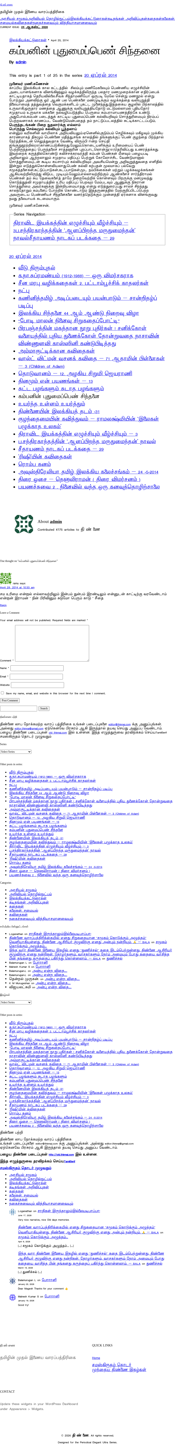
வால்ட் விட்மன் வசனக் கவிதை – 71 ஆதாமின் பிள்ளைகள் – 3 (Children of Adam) (74, 813)
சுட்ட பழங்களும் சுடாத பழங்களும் (61, 389)
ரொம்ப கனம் (34, 464)
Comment (7, 660)
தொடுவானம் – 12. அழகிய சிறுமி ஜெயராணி (75, 374)
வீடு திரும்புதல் (36, 268)
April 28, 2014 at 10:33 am (17, 587)
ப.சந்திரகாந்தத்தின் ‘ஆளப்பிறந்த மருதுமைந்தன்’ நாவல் (87, 441)
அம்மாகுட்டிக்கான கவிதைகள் (56, 351)
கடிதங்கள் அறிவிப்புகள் (127, 18)
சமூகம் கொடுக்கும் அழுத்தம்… (43, 1237)
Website (5, 684)
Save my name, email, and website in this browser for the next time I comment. (56, 693)
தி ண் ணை (6, 4)
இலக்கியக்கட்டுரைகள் (89, 18)
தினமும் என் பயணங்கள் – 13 (55, 381)
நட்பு (23, 291)
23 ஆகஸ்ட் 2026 (34, 27)
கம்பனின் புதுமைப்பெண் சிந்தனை (36, 830)
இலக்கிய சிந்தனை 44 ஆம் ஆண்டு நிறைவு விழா (78, 313)
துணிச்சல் (114, 958)
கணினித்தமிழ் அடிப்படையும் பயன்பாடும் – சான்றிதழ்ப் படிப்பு (60, 789)
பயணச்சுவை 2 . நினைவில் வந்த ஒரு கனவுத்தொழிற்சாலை (89, 487)
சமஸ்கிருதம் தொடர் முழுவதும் (25, 1168)
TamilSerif (69, 1161)
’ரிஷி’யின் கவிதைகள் (45, 457)
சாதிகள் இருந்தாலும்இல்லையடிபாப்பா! (60, 934)
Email (4, 676)
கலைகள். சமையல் (23, 910)
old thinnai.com (58, 732)
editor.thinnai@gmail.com (29, 728)
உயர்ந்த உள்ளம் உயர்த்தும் (51, 404)
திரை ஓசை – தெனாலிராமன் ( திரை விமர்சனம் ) (79, 479)
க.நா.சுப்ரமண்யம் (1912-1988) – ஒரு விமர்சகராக (75, 276)
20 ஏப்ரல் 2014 (100, 75)
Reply (3, 605)
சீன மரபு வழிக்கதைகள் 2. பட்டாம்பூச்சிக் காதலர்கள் (83, 283)
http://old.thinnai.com (61, 1154)
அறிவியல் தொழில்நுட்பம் (49, 18)
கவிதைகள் (23, 23)
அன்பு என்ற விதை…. (49, 970)
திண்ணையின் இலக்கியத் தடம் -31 (59, 411)
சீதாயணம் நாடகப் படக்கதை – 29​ (71, 238)
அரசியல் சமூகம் (14, 18)
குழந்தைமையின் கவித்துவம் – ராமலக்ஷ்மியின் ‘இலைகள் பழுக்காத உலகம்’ (71, 842)
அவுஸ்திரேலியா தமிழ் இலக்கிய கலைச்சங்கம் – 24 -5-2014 (88, 472)
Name (4, 668)
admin (21, 62)
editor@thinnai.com (119, 724)
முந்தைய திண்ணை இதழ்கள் (119, 1370)
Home (96, 1358)
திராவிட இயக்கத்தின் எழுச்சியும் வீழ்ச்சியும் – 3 (78, 434)
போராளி (40, 962)
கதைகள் (154, 18)
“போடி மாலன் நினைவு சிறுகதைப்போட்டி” (69, 321)
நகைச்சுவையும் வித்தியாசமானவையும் (65, 23)
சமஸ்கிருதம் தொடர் (111, 1365)
